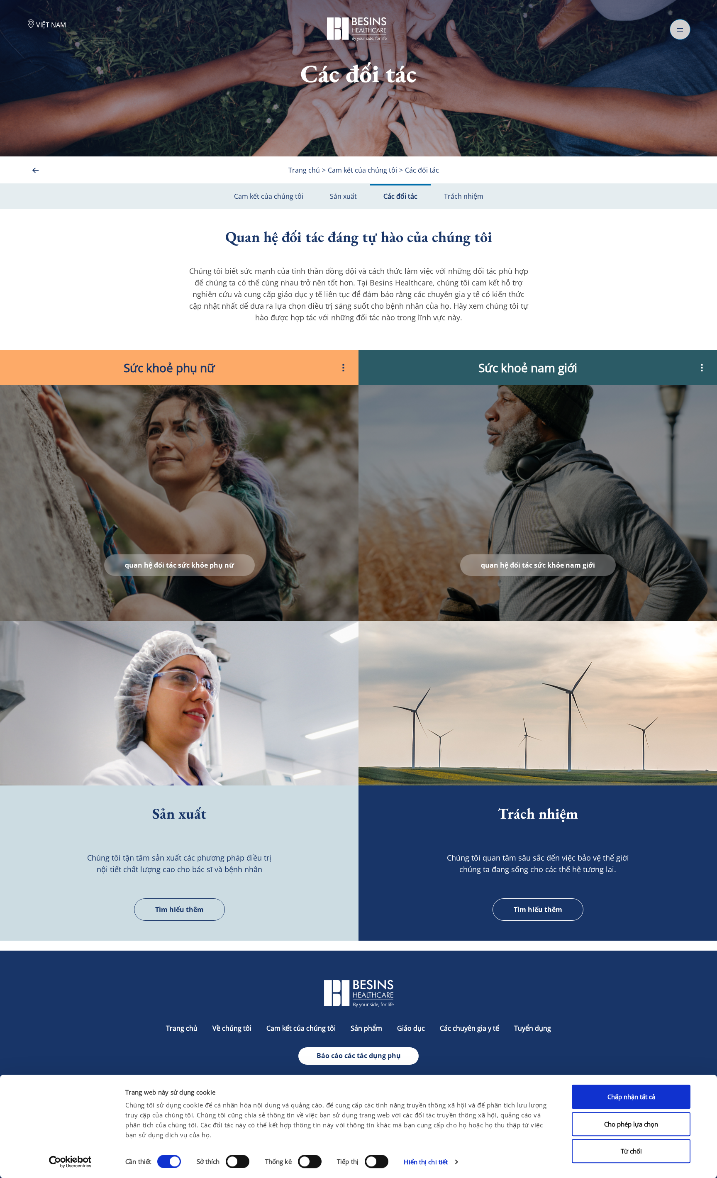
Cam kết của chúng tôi (268, 196)
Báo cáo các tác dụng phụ (359, 1055)
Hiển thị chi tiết (426, 1162)
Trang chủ (182, 1028)
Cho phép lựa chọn (631, 1124)
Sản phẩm (366, 1028)
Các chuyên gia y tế (469, 1028)
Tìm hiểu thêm (179, 909)
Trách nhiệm (463, 196)
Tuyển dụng (532, 1028)
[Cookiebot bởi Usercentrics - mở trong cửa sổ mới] (70, 1162)
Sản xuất (343, 196)
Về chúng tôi (231, 1028)
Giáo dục (411, 1028)
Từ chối (631, 1151)
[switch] (237, 1161)
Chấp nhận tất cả (631, 1097)
